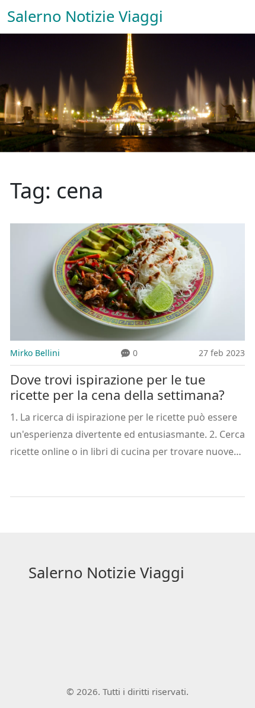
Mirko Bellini (35, 352)
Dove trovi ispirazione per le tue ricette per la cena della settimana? (117, 387)
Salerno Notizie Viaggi (85, 16)
